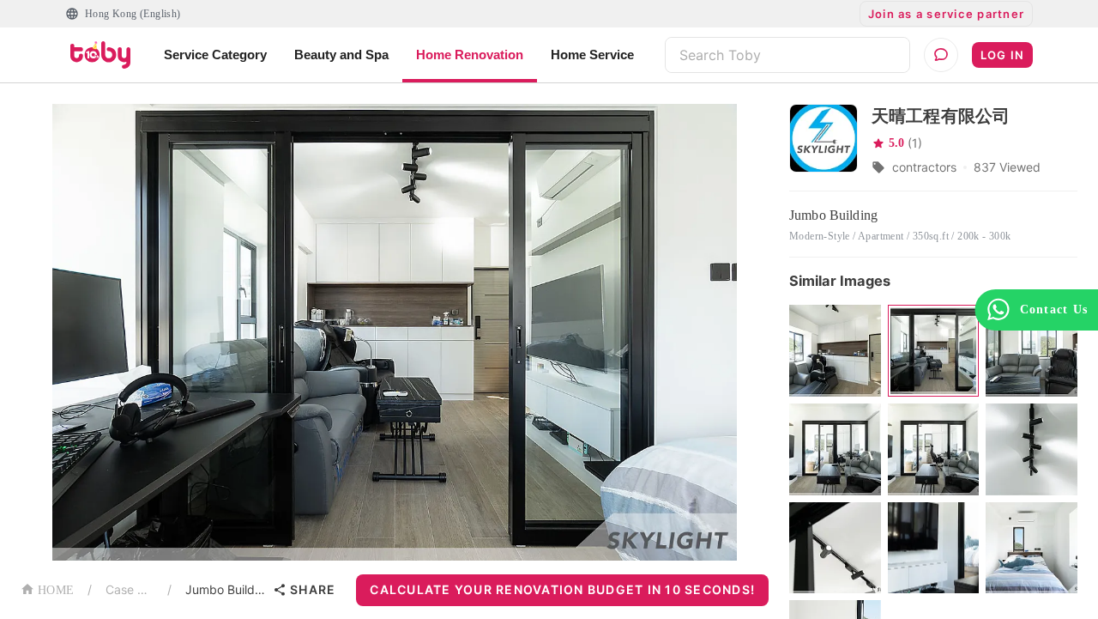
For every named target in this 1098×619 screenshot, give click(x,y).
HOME (56, 590)
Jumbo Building (225, 589)
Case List (130, 589)
